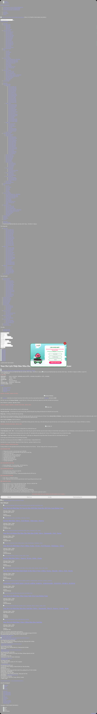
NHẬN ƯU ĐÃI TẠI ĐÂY (55, 362)
